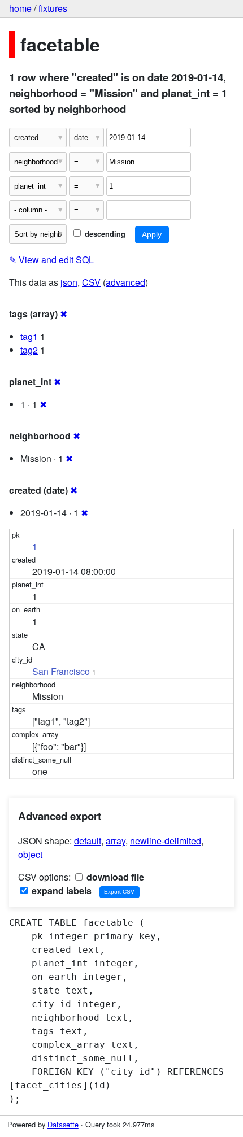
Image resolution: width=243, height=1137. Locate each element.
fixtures (52, 8)
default (87, 840)
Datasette (63, 1124)
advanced (125, 282)
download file (114, 876)
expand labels (60, 890)
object (30, 854)
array (115, 840)
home (20, 8)
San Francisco (61, 671)
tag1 (29, 336)
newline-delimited (165, 840)
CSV (91, 282)
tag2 (29, 349)
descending (104, 234)
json (68, 282)
